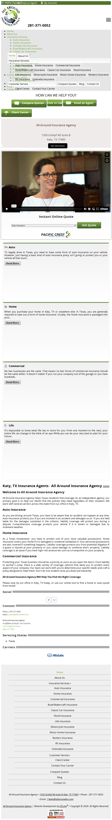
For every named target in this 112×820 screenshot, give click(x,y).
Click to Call (54, 103)
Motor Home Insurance (73, 74)
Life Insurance (23, 74)
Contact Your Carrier (43, 88)
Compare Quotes (67, 84)
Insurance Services (17, 37)
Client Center (22, 88)
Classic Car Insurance (59, 70)
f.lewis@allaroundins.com (19, 614)
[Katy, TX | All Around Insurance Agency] (10, 16)
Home (10, 31)
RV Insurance (22, 79)
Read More (12, 263)
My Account (50, 3)
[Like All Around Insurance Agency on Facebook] (48, 602)
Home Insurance (22, 42)
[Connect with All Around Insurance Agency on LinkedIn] (54, 602)
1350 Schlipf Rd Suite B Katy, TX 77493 (59, 794)
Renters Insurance (99, 74)
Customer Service (18, 84)
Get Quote (89, 225)
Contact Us (93, 84)
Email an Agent (29, 3)
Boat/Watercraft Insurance (27, 48)
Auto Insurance (21, 39)
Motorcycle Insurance (45, 74)
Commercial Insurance (25, 45)
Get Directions (58, 145)
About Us (12, 34)
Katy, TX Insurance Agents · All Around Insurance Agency (52, 485)
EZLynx (63, 806)
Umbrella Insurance (43, 79)
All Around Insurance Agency (17, 806)
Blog (81, 84)
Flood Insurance (82, 70)
